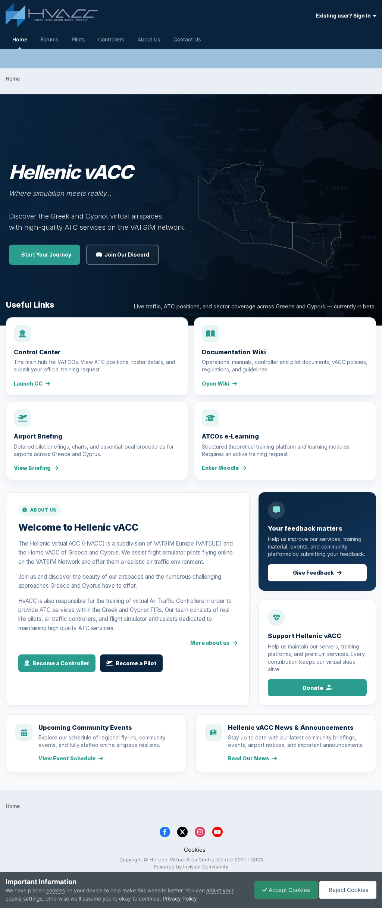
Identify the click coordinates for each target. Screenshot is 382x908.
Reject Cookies (348, 889)
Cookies (195, 849)
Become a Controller (61, 663)
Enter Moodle (220, 468)
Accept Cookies (288, 889)
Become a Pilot (136, 663)
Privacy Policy (180, 898)
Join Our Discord (126, 254)
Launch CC (28, 383)
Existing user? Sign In (344, 15)
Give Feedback (313, 572)
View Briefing (32, 468)
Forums (49, 39)
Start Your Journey (46, 254)
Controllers (111, 39)
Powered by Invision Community (191, 867)
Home (19, 39)
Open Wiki (215, 383)
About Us (149, 39)
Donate (313, 688)
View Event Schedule (67, 758)
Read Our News (248, 758)
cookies (55, 890)
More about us (210, 643)
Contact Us (187, 39)
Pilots (78, 39)
